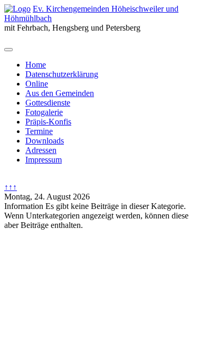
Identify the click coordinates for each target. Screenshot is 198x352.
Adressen (40, 150)
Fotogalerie (44, 112)
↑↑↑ (10, 187)
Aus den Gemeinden (59, 93)
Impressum (43, 159)
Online (36, 83)
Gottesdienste (47, 102)
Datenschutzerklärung (61, 74)
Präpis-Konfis (48, 121)
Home (35, 64)
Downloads (44, 140)
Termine (39, 131)
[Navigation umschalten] (8, 49)
